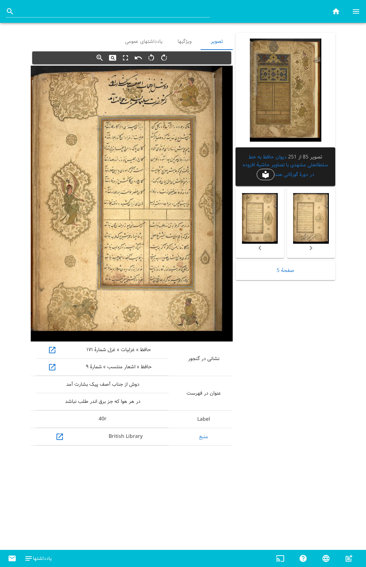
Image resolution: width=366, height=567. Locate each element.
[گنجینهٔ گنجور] (336, 11)
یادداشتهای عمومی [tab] (144, 41)
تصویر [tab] (217, 41)
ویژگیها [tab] (185, 41)
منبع (203, 437)
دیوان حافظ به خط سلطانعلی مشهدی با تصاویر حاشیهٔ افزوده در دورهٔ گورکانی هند (285, 165)
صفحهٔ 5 (285, 270)
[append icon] (10, 11)
